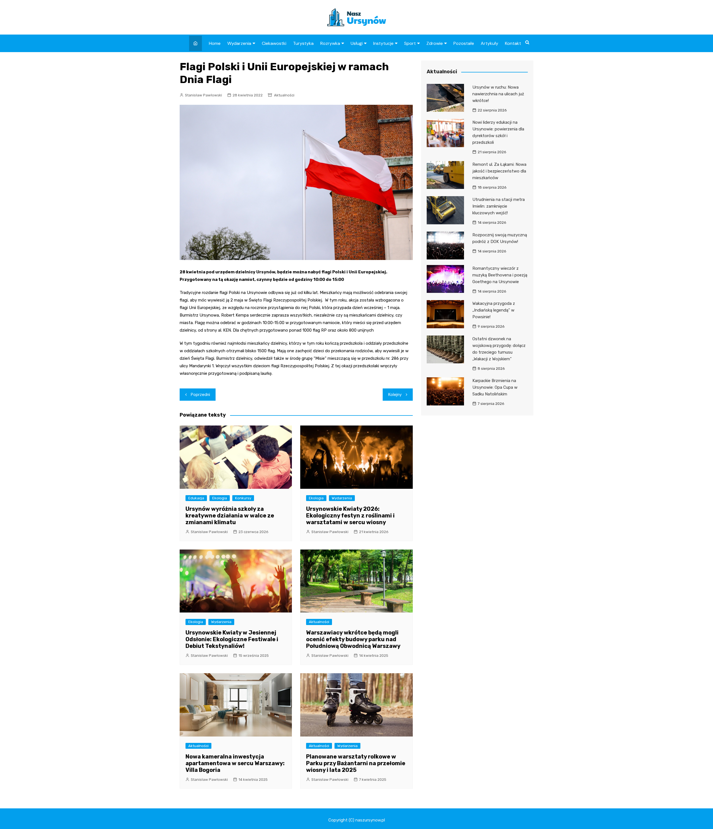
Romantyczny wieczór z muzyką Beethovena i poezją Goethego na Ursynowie (499, 275)
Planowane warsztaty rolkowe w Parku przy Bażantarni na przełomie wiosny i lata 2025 (355, 763)
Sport (410, 43)
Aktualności (284, 95)
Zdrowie (434, 43)
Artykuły (489, 43)
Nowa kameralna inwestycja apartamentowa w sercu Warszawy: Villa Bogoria (235, 763)
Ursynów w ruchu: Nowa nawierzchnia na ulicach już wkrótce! (498, 94)
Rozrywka (330, 43)
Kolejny (395, 394)
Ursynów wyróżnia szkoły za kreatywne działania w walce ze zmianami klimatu (229, 515)
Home (215, 43)
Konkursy (243, 498)
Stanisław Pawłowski (203, 95)
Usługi (357, 43)
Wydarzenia (239, 43)
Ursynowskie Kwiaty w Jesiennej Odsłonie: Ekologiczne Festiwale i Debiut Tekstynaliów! (231, 639)
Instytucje (383, 43)
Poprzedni (200, 394)
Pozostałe (463, 43)
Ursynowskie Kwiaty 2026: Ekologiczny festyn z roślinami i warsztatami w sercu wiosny (350, 515)
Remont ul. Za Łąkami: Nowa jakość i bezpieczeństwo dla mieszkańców (499, 171)
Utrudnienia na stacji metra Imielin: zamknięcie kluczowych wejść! (498, 206)
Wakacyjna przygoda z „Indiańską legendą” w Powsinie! (493, 310)
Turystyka (303, 43)
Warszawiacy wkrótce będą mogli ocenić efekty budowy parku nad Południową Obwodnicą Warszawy (353, 639)
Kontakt (513, 43)
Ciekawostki (274, 43)
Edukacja (196, 498)
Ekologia (219, 498)
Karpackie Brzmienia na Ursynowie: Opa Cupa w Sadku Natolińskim (494, 387)
